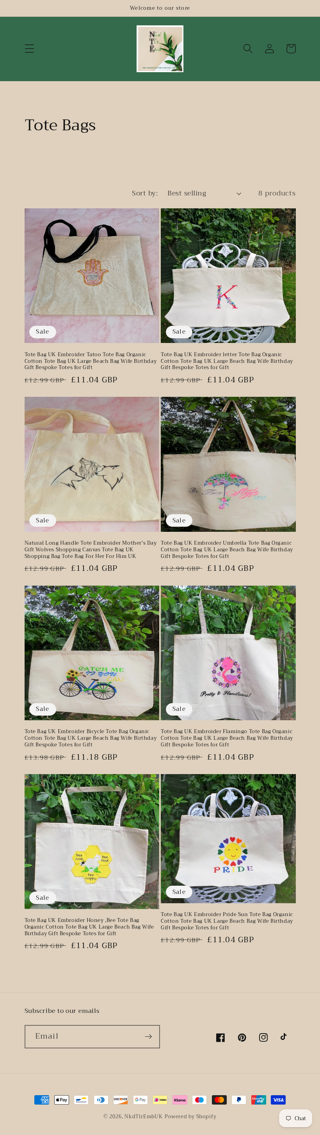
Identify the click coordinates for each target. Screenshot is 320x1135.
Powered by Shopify (191, 1116)
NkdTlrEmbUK (143, 1116)
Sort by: (145, 193)
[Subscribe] (148, 1036)
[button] (29, 48)
